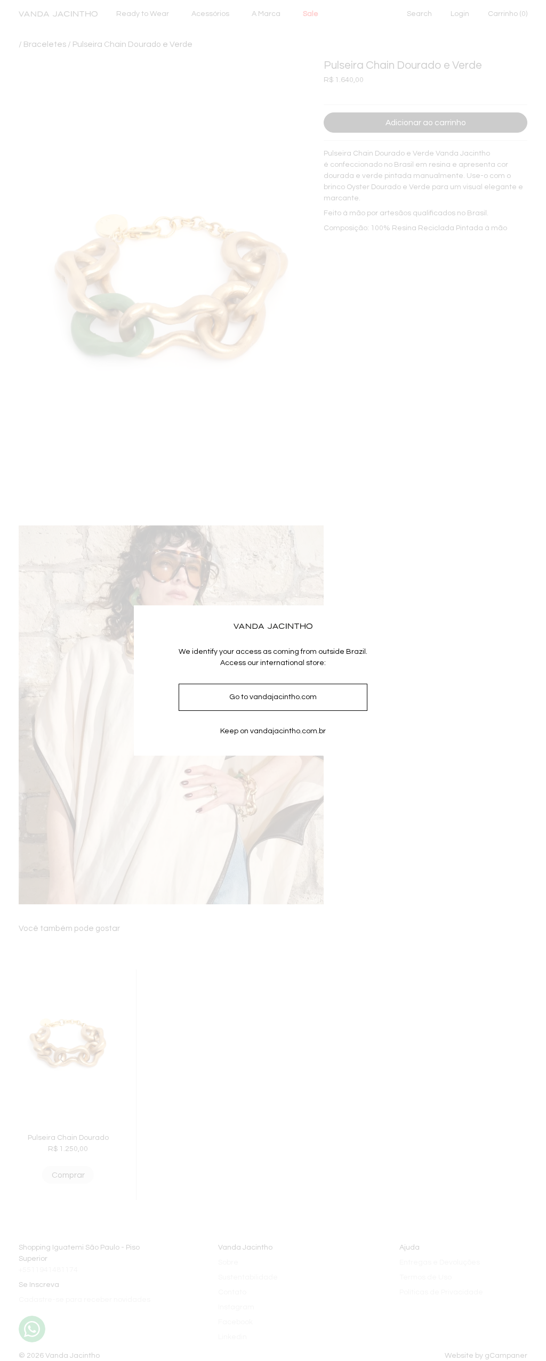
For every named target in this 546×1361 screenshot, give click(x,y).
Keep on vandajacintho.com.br (273, 731)
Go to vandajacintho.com (273, 697)
